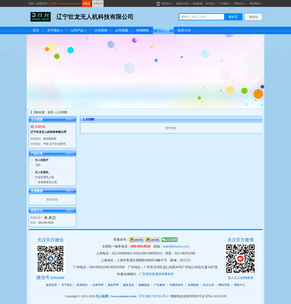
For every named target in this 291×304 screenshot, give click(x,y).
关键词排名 (176, 284)
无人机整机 (42, 172)
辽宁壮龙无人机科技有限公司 (48, 131)
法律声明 (97, 284)
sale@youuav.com (176, 246)
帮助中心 (239, 3)
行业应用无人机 (44, 177)
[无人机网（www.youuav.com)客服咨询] (45, 217)
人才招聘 (163, 30)
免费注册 (98, 3)
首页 (36, 30)
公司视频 (121, 30)
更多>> (70, 190)
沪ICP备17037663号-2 (153, 296)
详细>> (70, 119)
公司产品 (79, 30)
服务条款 (128, 284)
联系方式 (184, 30)
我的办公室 (182, 3)
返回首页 (51, 284)
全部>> (70, 153)
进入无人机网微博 (240, 277)
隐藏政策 (144, 284)
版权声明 (113, 284)
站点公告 (208, 284)
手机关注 (165, 3)
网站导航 (254, 3)
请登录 (86, 3)
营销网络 (142, 30)
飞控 (37, 164)
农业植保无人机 (47, 182)
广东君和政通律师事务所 (156, 274)
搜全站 (253, 17)
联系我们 (82, 284)
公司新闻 (101, 30)
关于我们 (210, 3)
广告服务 (224, 3)
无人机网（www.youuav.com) (63, 3)
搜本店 (233, 16)
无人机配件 (42, 159)
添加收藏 (197, 3)
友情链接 (193, 284)
